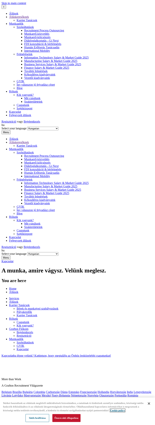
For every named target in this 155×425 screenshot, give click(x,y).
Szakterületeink (33, 101)
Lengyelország (142, 392)
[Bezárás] (149, 403)
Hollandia (103, 392)
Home (12, 288)
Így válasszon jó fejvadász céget (36, 84)
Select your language (14, 128)
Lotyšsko (17, 395)
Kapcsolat (15, 111)
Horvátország (118, 392)
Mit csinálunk (32, 98)
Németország (79, 395)
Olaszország (106, 395)
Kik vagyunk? (25, 94)
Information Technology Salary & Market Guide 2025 (56, 57)
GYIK (20, 81)
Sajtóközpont (24, 108)
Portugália (121, 395)
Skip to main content (14, 3)
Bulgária (27, 392)
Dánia (64, 392)
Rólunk (13, 91)
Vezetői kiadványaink (37, 77)
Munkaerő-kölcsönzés (37, 37)
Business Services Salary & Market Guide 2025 (52, 64)
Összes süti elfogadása (66, 418)
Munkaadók (16, 23)
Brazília (17, 392)
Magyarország (32, 395)
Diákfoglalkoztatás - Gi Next (41, 40)
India (130, 392)
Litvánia (6, 395)
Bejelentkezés (32, 121)
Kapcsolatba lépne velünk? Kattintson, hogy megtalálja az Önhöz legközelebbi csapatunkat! (56, 355)
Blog (19, 88)
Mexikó (46, 395)
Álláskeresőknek (19, 16)
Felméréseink (25, 54)
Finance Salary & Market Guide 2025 (46, 67)
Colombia (39, 392)
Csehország (53, 392)
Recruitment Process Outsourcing (44, 30)
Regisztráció (9, 121)
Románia (132, 395)
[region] (77, 411)
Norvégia (92, 395)
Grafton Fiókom (18, 328)
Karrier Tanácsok (27, 20)
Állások (13, 13)
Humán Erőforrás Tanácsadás (41, 47)
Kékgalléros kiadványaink (39, 74)
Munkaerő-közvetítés (36, 33)
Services (14, 298)
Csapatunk (23, 105)
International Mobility (37, 50)
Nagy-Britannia (61, 395)
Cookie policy (117, 410)
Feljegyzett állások (20, 115)
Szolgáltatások (25, 27)
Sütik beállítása (37, 418)
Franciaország (88, 392)
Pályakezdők (24, 312)
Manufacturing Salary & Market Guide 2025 (50, 61)
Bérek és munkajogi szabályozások (37, 308)
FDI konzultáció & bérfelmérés (42, 44)
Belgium (7, 392)
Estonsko (73, 392)
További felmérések (36, 71)
